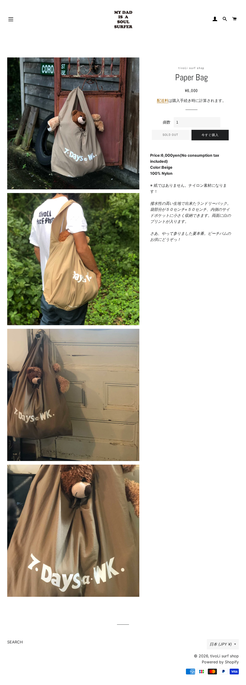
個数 (166, 122)
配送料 (162, 100)
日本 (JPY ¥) (220, 644)
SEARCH (15, 642)
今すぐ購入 (210, 135)
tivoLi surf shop (224, 656)
